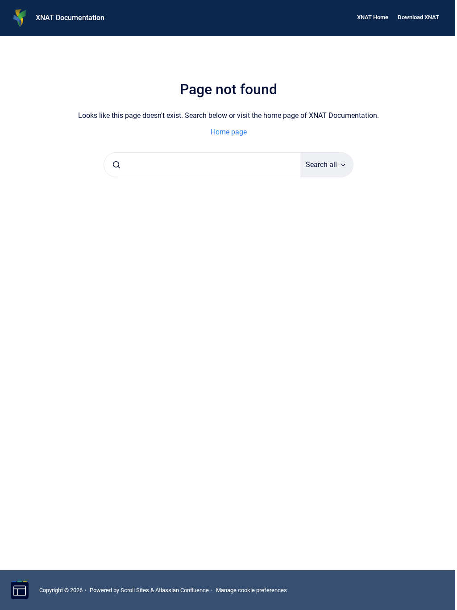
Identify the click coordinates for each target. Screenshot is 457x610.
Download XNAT (418, 17)
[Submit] (116, 165)
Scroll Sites (134, 590)
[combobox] (202, 165)
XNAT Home (372, 17)
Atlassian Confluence (182, 590)
